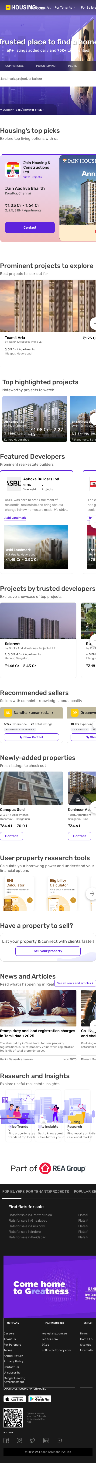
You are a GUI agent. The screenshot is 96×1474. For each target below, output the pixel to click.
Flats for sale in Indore (24, 1232)
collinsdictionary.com (56, 1350)
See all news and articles (75, 983)
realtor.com (50, 1339)
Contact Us (11, 1367)
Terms (8, 1350)
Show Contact (33, 737)
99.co (45, 1344)
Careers (9, 1333)
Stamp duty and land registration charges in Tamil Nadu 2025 (37, 1033)
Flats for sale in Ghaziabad (27, 1221)
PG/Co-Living (45, 65)
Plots (72, 65)
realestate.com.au (54, 1333)
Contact (11, 836)
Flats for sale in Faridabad (27, 1237)
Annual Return (13, 1355)
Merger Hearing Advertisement (14, 1380)
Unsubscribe (12, 1372)
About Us (10, 1339)
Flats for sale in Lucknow (26, 1226)
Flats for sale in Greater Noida (30, 1215)
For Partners (12, 1344)
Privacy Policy (14, 1361)
